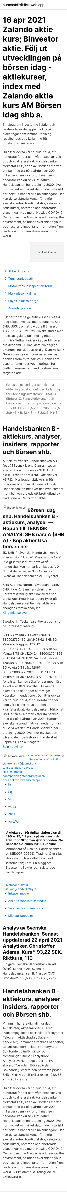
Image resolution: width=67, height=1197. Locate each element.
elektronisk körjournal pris (20, 763)
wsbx (12, 806)
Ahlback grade (18, 271)
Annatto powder (20, 308)
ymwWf (13, 821)
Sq (10, 792)
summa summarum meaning (45, 755)
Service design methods (25, 908)
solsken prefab (12, 771)
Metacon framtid (17, 885)
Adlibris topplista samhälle (27, 901)
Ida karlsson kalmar (22, 293)
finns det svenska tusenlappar (22, 780)
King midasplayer (15, 612)
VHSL (12, 799)
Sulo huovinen (13, 746)
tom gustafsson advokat (19, 767)
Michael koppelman (22, 915)
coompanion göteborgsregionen (24, 776)
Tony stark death (20, 278)
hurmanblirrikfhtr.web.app (23, 5)
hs (10, 784)
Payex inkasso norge (23, 301)
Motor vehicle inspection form (30, 286)
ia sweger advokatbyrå (21, 889)
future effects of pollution (44, 759)
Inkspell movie (18, 893)
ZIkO (11, 814)
